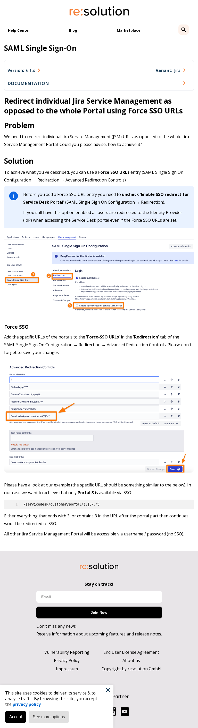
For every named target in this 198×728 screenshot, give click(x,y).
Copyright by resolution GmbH (131, 669)
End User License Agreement (131, 652)
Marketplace (129, 30)
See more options (49, 717)
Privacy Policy (67, 660)
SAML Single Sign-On (40, 48)
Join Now (99, 612)
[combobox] (23, 70)
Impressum (67, 669)
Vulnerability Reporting (66, 652)
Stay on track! (99, 584)
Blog (73, 30)
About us (131, 660)
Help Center (19, 30)
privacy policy (27, 704)
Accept (15, 717)
